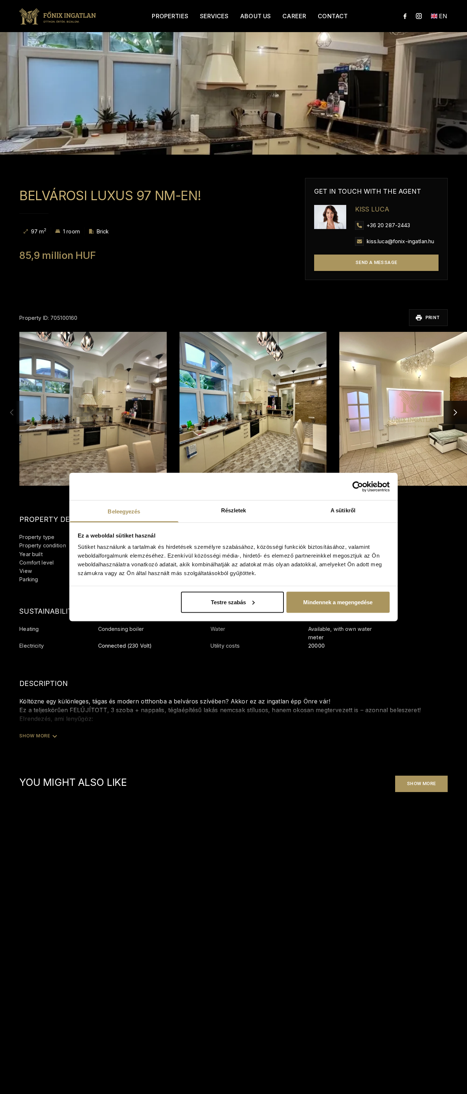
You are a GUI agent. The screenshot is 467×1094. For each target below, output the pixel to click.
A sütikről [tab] (343, 510)
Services (214, 16)
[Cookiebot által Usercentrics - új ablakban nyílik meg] (358, 486)
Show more (421, 783)
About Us (255, 16)
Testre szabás (228, 602)
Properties (170, 16)
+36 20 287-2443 (388, 225)
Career (294, 16)
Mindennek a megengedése (338, 602)
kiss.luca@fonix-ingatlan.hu (401, 241)
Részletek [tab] (233, 510)
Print (432, 317)
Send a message (376, 262)
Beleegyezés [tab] (124, 511)
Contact (333, 16)
